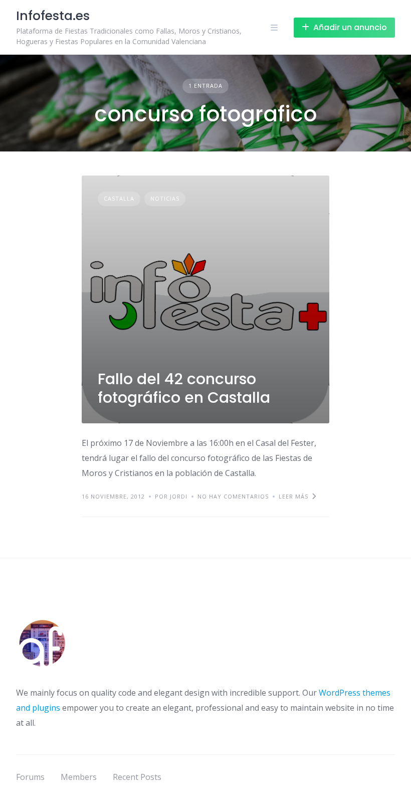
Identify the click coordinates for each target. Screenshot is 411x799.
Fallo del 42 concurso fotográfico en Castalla (184, 388)
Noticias (164, 198)
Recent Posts (137, 776)
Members (79, 776)
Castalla (119, 198)
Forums (30, 776)
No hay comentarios (233, 496)
